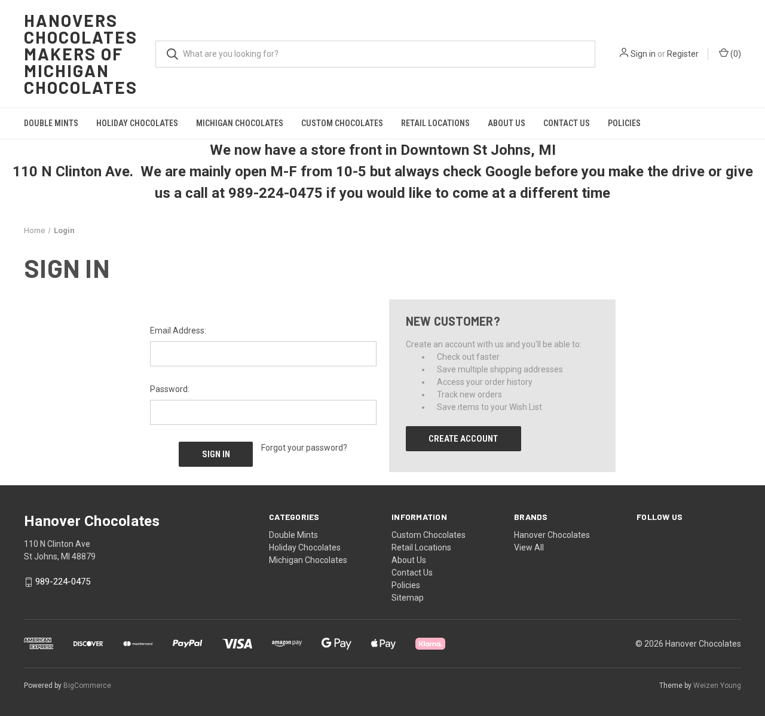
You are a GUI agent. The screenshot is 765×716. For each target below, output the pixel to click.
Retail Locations (435, 123)
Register (683, 54)
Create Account (463, 438)
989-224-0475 (62, 582)
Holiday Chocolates (137, 123)
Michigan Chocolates (239, 123)
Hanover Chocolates (552, 535)
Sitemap (407, 597)
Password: (169, 389)
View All (529, 547)
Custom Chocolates (342, 123)
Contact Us (566, 123)
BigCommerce (87, 685)
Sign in (643, 54)
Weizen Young (717, 685)
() (735, 54)
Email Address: (178, 330)
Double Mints (51, 123)
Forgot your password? (304, 447)
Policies (624, 123)
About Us (506, 123)
